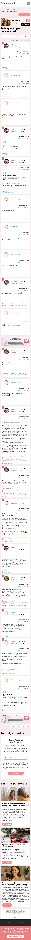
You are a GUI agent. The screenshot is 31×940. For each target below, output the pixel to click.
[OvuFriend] (8, 4)
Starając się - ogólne (11, 9)
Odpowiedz (24, 15)
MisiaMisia (13, 45)
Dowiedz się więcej (23, 932)
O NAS (9, 922)
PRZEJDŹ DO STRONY (15, 937)
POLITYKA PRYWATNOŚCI (18, 922)
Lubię (23, 53)
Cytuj (19, 53)
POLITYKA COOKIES (11, 925)
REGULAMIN (19, 925)
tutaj (4, 768)
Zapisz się (16, 773)
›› (28, 36)
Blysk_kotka (14, 281)
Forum (2, 9)
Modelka (12, 502)
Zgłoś (27, 53)
